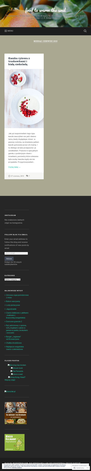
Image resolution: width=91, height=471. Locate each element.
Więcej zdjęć (10, 380)
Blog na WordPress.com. (17, 463)
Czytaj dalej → (14, 167)
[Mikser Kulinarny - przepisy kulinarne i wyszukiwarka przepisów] (15, 450)
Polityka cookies (17, 467)
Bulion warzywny (13, 301)
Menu (10, 31)
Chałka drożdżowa (14, 343)
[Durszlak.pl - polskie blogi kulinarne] (10, 391)
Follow (9, 259)
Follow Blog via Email (16, 235)
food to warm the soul (45, 10)
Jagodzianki (11, 309)
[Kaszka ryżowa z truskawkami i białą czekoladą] (24, 98)
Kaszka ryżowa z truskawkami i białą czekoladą (19, 61)
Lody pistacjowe (13, 305)
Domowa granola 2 (14, 321)
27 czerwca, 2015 (17, 176)
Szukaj (84, 31)
